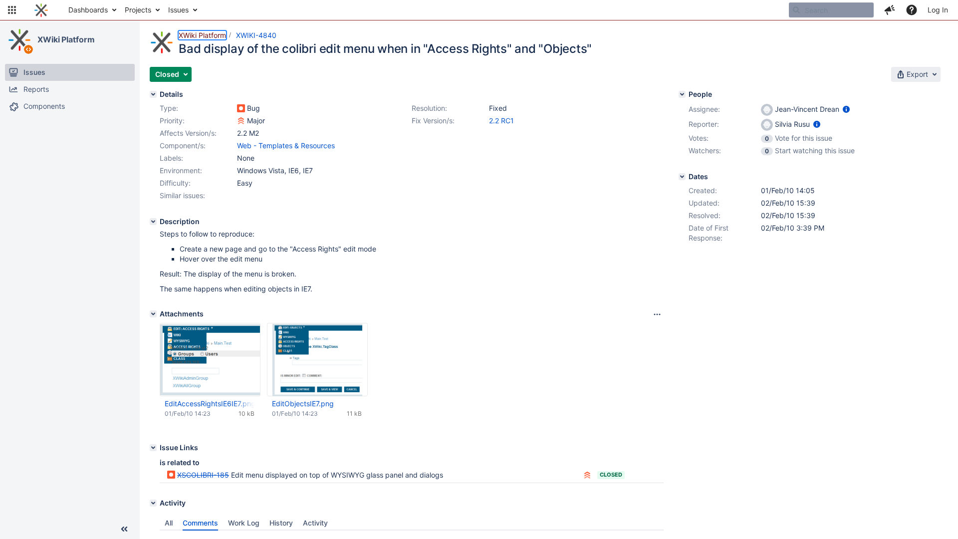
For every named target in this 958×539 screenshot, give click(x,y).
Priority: (172, 120)
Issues (178, 9)
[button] (12, 10)
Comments (200, 523)
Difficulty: (175, 183)
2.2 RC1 (501, 120)
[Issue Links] (153, 447)
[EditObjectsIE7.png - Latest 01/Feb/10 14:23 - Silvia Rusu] (317, 359)
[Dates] (682, 176)
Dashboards (88, 9)
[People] (682, 94)
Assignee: (704, 109)
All (169, 523)
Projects (138, 9)
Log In (938, 9)
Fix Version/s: (433, 120)
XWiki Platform (66, 39)
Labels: (171, 158)
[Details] (153, 94)
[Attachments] (153, 313)
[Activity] (153, 503)
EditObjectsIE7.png (303, 403)
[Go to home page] (41, 10)
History (281, 523)
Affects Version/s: (188, 133)
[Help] (912, 10)
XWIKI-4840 (256, 35)
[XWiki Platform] (19, 40)
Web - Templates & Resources (286, 145)
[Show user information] (846, 109)
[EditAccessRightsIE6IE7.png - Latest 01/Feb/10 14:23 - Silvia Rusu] (210, 359)
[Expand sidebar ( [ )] (124, 529)
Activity (315, 523)
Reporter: (704, 124)
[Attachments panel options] (657, 314)
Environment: (181, 170)
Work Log (243, 523)
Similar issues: (182, 195)
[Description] (153, 221)
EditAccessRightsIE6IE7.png (209, 403)
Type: (169, 108)
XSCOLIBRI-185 (203, 475)
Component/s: (183, 145)
